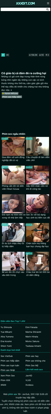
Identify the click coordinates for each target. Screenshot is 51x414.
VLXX (28, 380)
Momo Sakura (32, 341)
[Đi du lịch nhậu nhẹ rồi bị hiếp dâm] (13, 232)
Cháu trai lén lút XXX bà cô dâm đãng (38, 273)
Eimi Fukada (31, 327)
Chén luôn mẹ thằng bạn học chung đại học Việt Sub (37, 245)
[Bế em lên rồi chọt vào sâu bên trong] (13, 261)
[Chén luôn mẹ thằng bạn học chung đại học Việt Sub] (38, 232)
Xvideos (29, 385)
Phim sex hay (32, 356)
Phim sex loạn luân (10, 365)
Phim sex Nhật (8, 370)
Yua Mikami (6, 332)
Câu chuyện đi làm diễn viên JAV (37, 158)
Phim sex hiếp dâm (11, 96)
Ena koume (6, 341)
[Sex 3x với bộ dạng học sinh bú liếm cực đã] (38, 203)
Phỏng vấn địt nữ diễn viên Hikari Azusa (13, 187)
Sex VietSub (7, 356)
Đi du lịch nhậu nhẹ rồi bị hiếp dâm (13, 245)
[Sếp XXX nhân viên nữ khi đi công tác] (38, 175)
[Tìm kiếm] (47, 9)
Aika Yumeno (7, 336)
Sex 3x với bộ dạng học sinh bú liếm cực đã (38, 216)
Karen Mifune (11, 93)
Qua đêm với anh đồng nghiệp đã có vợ (13, 158)
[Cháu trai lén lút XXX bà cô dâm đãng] (38, 261)
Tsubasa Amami (33, 346)
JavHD (29, 375)
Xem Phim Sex (8, 375)
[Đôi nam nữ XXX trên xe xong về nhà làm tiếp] (13, 203)
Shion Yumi (6, 346)
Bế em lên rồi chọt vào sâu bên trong (13, 273)
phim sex (12, 394)
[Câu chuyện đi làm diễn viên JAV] (38, 146)
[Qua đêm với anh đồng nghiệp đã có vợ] (13, 146)
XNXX (3, 385)
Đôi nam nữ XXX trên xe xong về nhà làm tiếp (14, 216)
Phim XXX (5, 380)
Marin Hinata (32, 336)
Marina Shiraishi (33, 332)
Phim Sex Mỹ (32, 365)
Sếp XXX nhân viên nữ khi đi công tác (37, 187)
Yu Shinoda (6, 327)
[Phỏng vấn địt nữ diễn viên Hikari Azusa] (13, 175)
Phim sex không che (35, 360)
